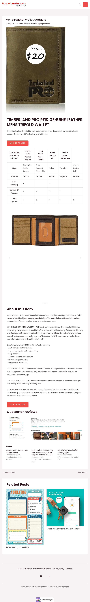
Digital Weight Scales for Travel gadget (67, 451)
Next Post (82, 473)
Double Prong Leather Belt (65, 155)
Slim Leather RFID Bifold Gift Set (14, 155)
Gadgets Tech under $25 (17, 24)
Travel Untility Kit (52, 155)
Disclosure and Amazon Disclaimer (37, 569)
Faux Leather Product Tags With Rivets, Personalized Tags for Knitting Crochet (42, 452)
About (19, 569)
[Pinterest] (41, 576)
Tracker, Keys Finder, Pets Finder (64, 528)
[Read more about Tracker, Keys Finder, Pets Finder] (65, 507)
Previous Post (9, 473)
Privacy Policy (58, 569)
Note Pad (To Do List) (17, 547)
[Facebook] (49, 576)
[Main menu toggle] (85, 4)
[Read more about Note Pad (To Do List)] (24, 517)
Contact (69, 569)
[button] (80, 4)
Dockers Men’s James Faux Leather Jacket (17, 451)
